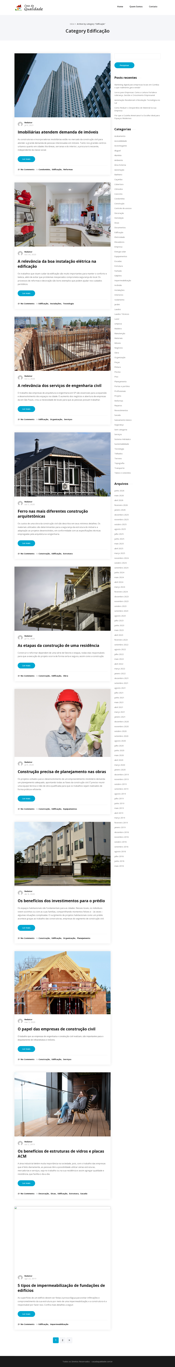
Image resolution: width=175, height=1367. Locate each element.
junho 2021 (119, 697)
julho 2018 (119, 856)
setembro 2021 (121, 683)
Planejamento (83, 938)
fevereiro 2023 (121, 639)
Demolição (119, 218)
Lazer (116, 319)
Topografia (119, 463)
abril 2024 (118, 582)
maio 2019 (119, 808)
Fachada (118, 271)
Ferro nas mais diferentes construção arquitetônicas (53, 514)
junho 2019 (119, 803)
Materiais (118, 338)
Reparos (118, 405)
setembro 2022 (121, 644)
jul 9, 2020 (29, 764)
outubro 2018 (120, 842)
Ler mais (26, 159)
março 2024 (119, 587)
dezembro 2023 (121, 596)
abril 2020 (118, 760)
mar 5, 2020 (29, 1022)
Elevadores (119, 242)
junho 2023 (119, 625)
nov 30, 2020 (30, 254)
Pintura (117, 367)
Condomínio (44, 169)
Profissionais (120, 391)
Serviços (68, 419)
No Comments (27, 169)
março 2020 (119, 765)
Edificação (57, 169)
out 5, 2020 (29, 504)
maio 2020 (119, 755)
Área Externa (120, 165)
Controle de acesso (123, 208)
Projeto (117, 396)
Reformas (68, 169)
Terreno (118, 458)
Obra (65, 675)
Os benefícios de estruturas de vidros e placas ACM (61, 1154)
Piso (116, 376)
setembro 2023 (121, 611)
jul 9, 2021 (29, 125)
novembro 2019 (121, 779)
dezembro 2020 (121, 721)
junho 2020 (119, 750)
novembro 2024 (121, 558)
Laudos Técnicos (121, 314)
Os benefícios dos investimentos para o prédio (61, 900)
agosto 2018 (120, 851)
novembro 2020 (121, 726)
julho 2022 (119, 654)
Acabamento (119, 136)
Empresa (118, 246)
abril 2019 (118, 813)
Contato (153, 6)
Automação (119, 169)
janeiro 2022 (120, 673)
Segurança (118, 424)
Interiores (118, 295)
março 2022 (119, 668)
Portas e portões (122, 386)
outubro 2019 (120, 784)
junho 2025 (119, 539)
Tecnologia (68, 303)
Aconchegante (120, 145)
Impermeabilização (59, 1324)
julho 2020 (119, 745)
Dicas (53, 1193)
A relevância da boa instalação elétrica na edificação (57, 264)
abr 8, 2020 (29, 894)
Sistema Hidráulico (122, 439)
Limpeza (118, 323)
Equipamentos (70, 809)
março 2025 (119, 553)
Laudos (117, 309)
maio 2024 (119, 577)
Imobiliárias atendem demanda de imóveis (58, 132)
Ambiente (118, 160)
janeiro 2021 (120, 716)
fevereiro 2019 (121, 822)
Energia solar (120, 251)
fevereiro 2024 (121, 591)
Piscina (117, 372)
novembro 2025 (121, 519)
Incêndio (118, 285)
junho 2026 (119, 490)
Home (120, 6)
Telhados (118, 453)
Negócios (118, 347)
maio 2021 (119, 702)
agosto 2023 (120, 615)
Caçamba (118, 179)
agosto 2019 (120, 793)
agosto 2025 (120, 529)
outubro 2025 (120, 524)
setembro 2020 (121, 736)
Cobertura (118, 184)
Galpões (118, 275)
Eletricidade (119, 237)
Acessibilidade (120, 141)
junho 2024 (119, 572)
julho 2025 (119, 534)
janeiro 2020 (120, 769)
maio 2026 (119, 495)
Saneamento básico (123, 420)
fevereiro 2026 (121, 505)
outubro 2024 (120, 562)
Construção (44, 553)
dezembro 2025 (121, 514)
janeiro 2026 (120, 510)
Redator (28, 122)
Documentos (120, 227)
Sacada (83, 1193)
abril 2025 (118, 548)
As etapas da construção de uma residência (58, 645)
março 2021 (119, 712)
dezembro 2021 (121, 678)
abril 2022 (118, 664)
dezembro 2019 (121, 774)
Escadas (118, 261)
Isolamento (119, 299)
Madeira (118, 328)
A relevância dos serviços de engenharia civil (59, 385)
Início (72, 24)
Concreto (118, 194)
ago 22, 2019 (30, 1278)
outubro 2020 (120, 731)
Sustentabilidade (121, 444)
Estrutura (68, 553)
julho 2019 (119, 798)
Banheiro (118, 174)
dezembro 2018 (121, 832)
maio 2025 (119, 543)
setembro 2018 (121, 846)
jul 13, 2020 (29, 638)
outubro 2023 (120, 606)
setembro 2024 (121, 567)
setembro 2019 (121, 789)
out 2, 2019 (29, 1144)
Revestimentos (121, 410)
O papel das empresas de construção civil (56, 1029)
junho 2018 (119, 861)
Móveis (117, 343)
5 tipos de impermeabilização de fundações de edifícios (61, 1288)
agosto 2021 (120, 688)
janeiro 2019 (120, 827)
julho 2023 (119, 620)
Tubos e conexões (122, 472)
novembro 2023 (121, 601)
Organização (56, 419)
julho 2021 (119, 692)
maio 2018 (119, 866)
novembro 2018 (121, 837)
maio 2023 (119, 630)
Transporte (119, 468)
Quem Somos (136, 6)
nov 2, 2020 (29, 378)
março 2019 (119, 817)
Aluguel (117, 150)
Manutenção (119, 333)
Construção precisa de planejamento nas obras (62, 771)
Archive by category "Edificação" (91, 24)
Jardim (117, 304)
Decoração (44, 1193)
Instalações (55, 303)
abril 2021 (118, 707)
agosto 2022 (120, 649)
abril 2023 (118, 635)
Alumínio (118, 155)
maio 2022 (119, 659)
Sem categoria (120, 429)
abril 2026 (118, 500)
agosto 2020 (120, 740)
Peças (117, 362)
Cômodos (118, 189)
